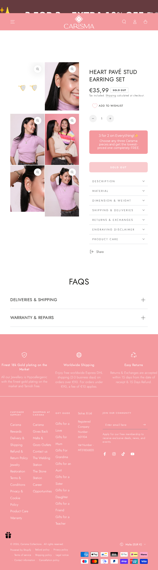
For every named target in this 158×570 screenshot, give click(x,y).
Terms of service (22, 555)
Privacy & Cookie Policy (16, 498)
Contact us (40, 451)
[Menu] (12, 21)
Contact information (24, 560)
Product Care (19, 511)
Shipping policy (43, 555)
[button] (124, 21)
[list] (79, 370)
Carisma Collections (31, 544)
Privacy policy (60, 550)
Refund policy (42, 550)
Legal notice (62, 555)
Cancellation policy (49, 560)
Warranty (16, 518)
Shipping (111, 95)
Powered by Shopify (20, 550)
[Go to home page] (79, 22)
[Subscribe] (145, 424)
